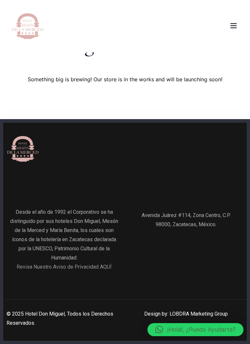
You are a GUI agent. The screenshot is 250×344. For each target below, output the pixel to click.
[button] (195, 329)
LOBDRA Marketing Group (199, 314)
